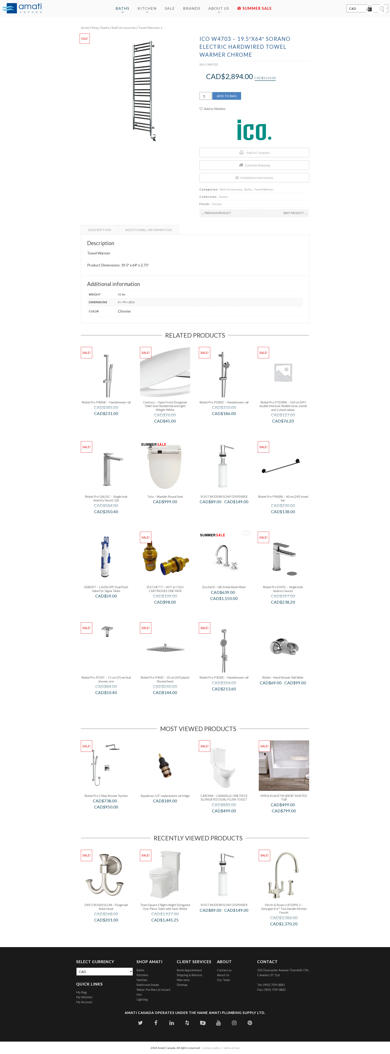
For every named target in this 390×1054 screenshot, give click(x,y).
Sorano (223, 196)
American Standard (170, 928)
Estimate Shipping (257, 165)
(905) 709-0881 (274, 985)
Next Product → (295, 213)
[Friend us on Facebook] (155, 1022)
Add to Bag (227, 96)
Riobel (288, 691)
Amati (85, 27)
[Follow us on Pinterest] (249, 1022)
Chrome (216, 204)
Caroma (229, 819)
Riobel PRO (111, 422)
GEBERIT (111, 604)
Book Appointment (189, 970)
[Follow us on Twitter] (140, 1022)
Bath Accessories (124, 27)
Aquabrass (170, 809)
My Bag (81, 992)
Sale (170, 8)
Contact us (224, 970)
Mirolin (289, 819)
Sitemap (182, 985)
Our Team (223, 980)
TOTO (170, 510)
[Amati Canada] (21, 8)
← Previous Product (216, 213)
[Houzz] (187, 1022)
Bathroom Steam (147, 985)
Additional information (148, 230)
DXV (111, 928)
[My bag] (370, 9)
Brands (191, 8)
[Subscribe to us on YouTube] (218, 1022)
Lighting (142, 999)
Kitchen (147, 8)
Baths (122, 8)
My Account (84, 1002)
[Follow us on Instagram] (234, 1022)
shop (95, 27)
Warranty (183, 980)
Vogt (229, 510)
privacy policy (211, 1048)
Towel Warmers (149, 27)
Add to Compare (258, 152)
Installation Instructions (256, 177)
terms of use (232, 1048)
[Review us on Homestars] (202, 1022)
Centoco (171, 429)
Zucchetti (170, 611)
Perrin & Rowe (289, 932)
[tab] (99, 230)
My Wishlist (84, 997)
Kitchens (142, 975)
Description (99, 230)
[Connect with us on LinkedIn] (171, 1022)
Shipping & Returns (189, 975)
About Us (218, 8)
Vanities (141, 980)
